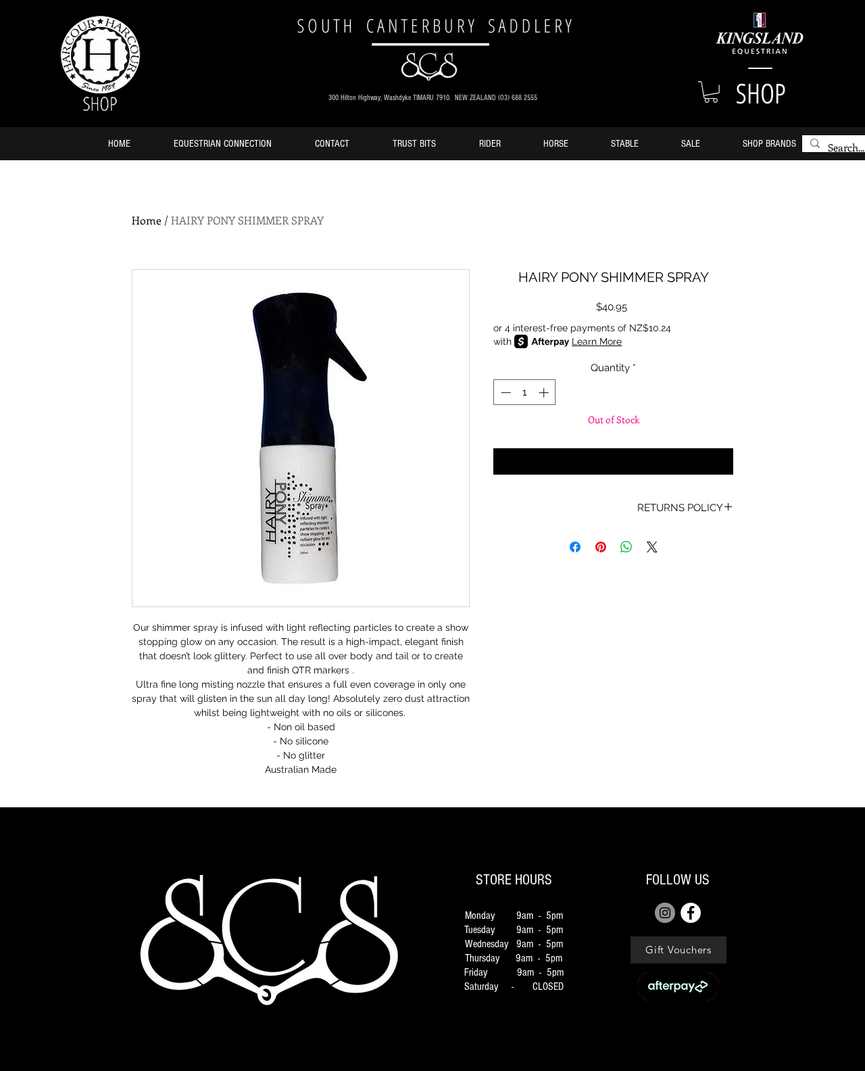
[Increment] (545, 392)
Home (147, 220)
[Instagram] (665, 913)
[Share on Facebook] (575, 547)
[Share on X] (652, 547)
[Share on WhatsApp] (626, 547)
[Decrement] (504, 392)
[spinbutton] (525, 392)
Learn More (597, 341)
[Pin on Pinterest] (601, 547)
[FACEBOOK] (691, 913)
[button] (711, 92)
